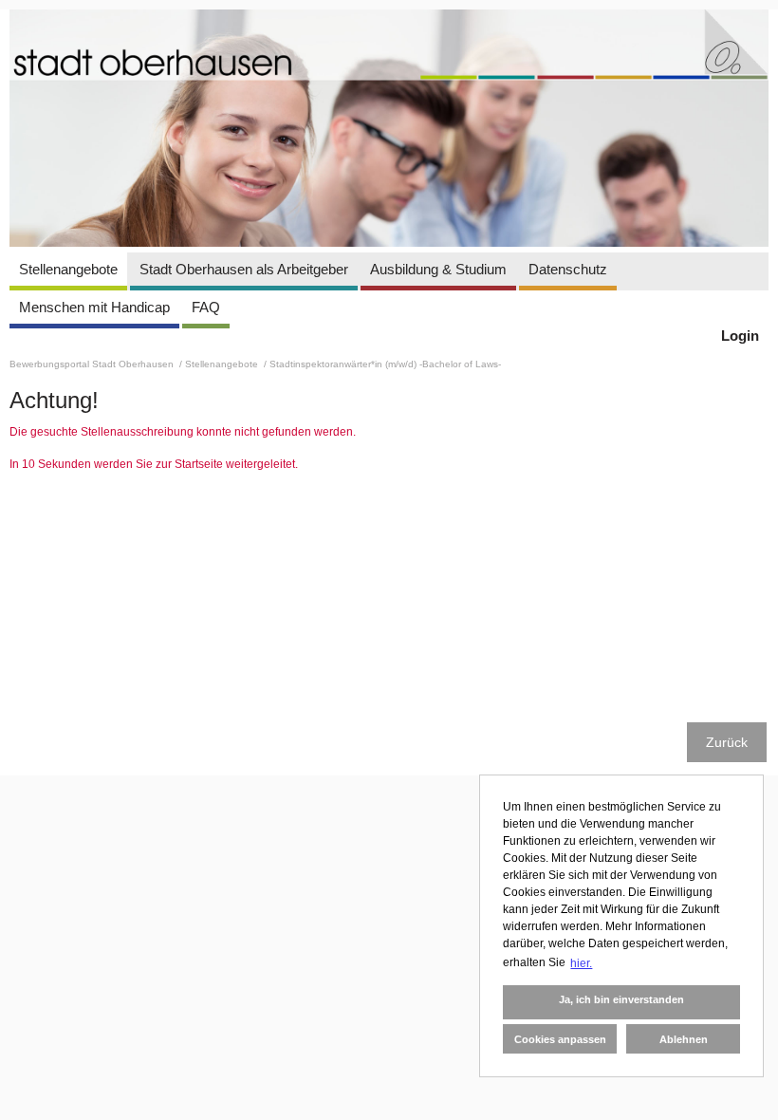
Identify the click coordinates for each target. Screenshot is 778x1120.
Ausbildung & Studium (438, 269)
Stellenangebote (68, 269)
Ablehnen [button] (683, 1039)
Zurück (727, 742)
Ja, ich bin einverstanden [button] (621, 999)
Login (740, 335)
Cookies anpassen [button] (560, 1039)
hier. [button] (581, 963)
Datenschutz (567, 269)
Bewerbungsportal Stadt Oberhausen (92, 364)
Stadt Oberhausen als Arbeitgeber (243, 269)
